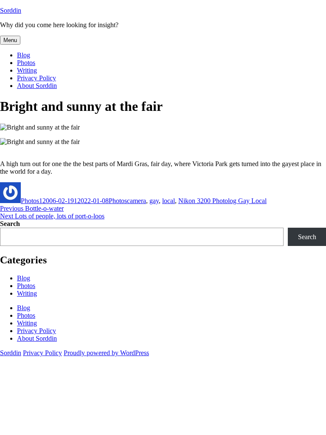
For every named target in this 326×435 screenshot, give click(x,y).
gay (154, 200)
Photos (26, 62)
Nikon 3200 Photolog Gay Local (222, 200)
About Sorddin (37, 85)
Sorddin (10, 10)
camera (136, 200)
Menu (10, 40)
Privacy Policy (36, 78)
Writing (27, 70)
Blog (23, 55)
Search (10, 223)
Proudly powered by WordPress (106, 352)
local (168, 200)
